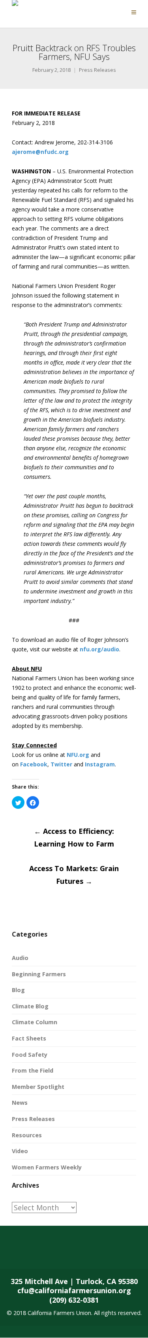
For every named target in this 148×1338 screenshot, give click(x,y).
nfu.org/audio (99, 649)
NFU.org (78, 754)
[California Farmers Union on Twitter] (46, 1253)
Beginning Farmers (39, 974)
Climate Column (34, 1022)
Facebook (33, 764)
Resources (27, 1135)
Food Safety (29, 1054)
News (20, 1102)
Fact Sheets (29, 1038)
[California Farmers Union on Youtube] (108, 1253)
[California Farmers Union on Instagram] (77, 1253)
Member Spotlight (38, 1086)
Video (20, 1151)
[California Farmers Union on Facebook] (14, 1253)
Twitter (61, 764)
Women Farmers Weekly (47, 1167)
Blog (18, 990)
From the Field (32, 1070)
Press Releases (97, 70)
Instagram (100, 764)
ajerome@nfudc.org (40, 151)
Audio (20, 958)
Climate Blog (30, 1006)
